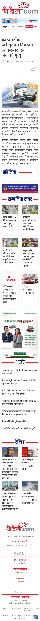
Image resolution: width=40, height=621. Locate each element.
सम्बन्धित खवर (20, 199)
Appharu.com (20, 618)
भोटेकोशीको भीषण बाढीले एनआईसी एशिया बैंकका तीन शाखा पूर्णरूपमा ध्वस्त (9, 294)
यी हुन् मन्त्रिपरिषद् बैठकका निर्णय (29, 290)
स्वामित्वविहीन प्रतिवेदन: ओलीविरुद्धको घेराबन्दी (27, 464)
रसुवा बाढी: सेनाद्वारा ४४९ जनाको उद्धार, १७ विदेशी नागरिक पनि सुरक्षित (28, 258)
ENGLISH (29, 26)
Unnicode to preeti (27, 609)
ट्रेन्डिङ (20, 442)
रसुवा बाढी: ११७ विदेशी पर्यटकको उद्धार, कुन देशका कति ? (9, 221)
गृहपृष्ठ (5, 26)
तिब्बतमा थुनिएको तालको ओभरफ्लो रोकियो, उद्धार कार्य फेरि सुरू (29, 223)
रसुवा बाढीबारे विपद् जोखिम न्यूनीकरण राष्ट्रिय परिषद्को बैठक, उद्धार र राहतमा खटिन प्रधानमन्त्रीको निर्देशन (10, 501)
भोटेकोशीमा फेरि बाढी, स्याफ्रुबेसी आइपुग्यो (18, 428)
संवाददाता (10, 61)
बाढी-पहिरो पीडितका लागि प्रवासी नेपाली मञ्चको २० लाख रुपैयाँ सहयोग (9, 257)
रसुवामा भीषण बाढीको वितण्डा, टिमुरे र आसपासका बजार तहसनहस (29, 498)
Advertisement (16, 608)
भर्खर (20, 362)
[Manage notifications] (35, 616)
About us (5, 609)
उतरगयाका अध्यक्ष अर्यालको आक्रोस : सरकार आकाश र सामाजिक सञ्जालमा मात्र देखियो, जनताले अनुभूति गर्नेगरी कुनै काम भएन (10, 469)
